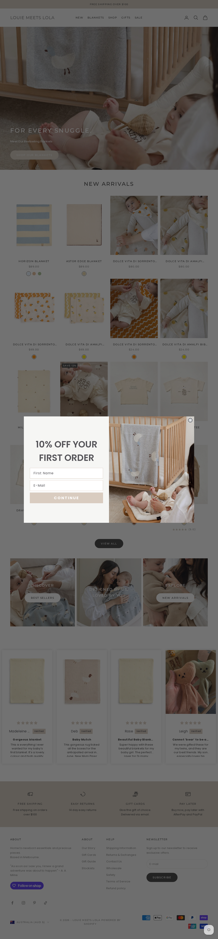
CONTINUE (66, 497)
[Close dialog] (190, 420)
